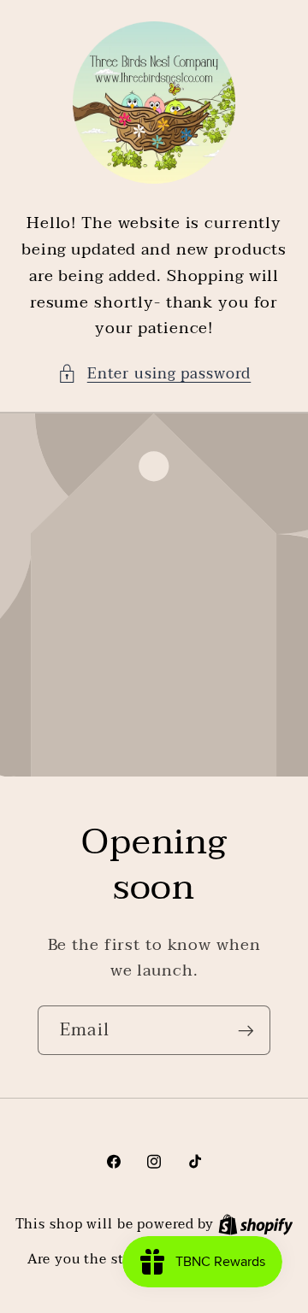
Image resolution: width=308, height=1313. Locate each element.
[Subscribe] (246, 1030)
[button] (154, 373)
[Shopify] (255, 1224)
